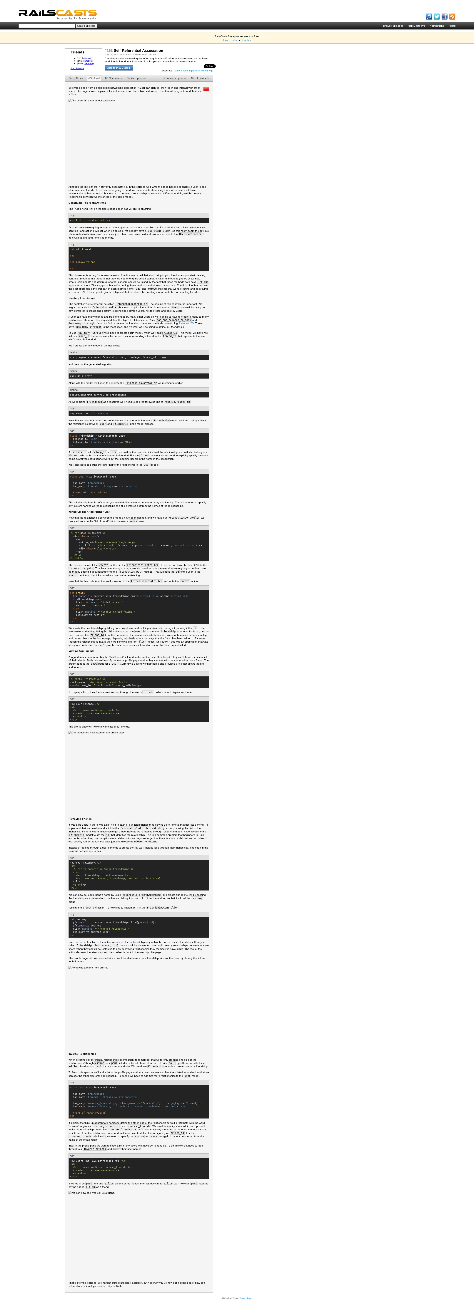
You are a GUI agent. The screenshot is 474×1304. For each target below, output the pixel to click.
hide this (246, 40)
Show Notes (76, 78)
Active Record (140, 54)
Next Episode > (200, 78)
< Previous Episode (174, 78)
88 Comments (113, 78)
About (452, 25)
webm (204, 70)
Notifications (437, 25)
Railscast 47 (185, 323)
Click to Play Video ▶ (119, 67)
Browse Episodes (393, 25)
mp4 (191, 70)
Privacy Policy (246, 1298)
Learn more (230, 40)
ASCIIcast (94, 78)
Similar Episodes (136, 78)
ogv (211, 70)
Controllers (153, 54)
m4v (197, 70)
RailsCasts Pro (416, 25)
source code (181, 70)
